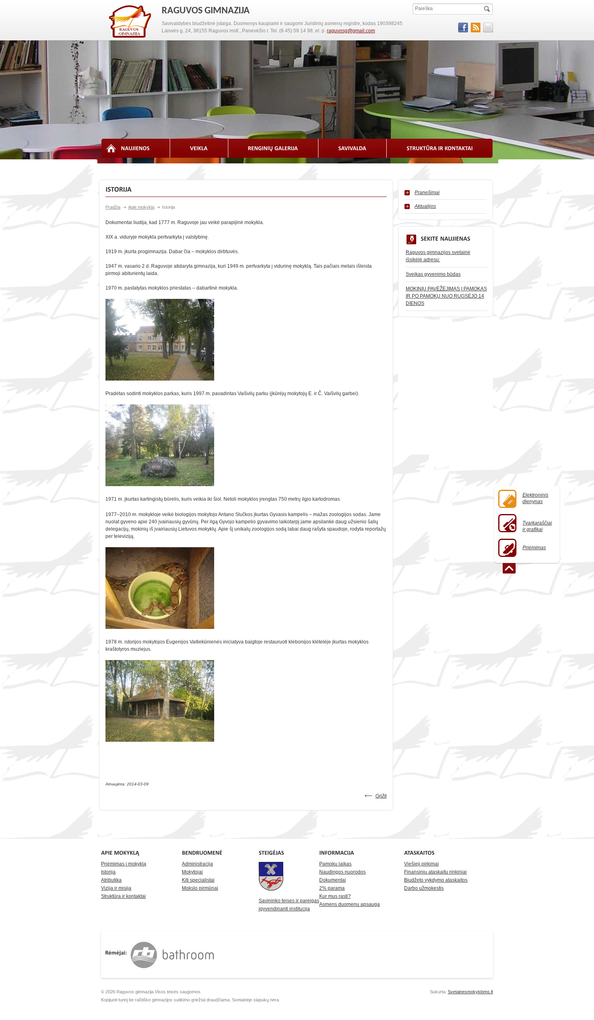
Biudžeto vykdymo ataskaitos (436, 880)
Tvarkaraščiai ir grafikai (537, 526)
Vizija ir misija (116, 888)
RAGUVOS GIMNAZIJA (130, 22)
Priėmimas (534, 547)
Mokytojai (192, 872)
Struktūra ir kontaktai (123, 896)
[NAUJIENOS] (135, 148)
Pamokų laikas (335, 864)
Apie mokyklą (141, 207)
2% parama (332, 888)
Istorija (108, 872)
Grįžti (381, 796)
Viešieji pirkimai (421, 864)
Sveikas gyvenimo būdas (433, 274)
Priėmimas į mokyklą (123, 864)
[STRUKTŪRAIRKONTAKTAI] (440, 148)
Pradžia (112, 207)
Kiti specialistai (198, 880)
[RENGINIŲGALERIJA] (273, 148)
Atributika (111, 880)
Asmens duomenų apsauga (349, 904)
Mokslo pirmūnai (200, 888)
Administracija (197, 864)
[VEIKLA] (199, 148)
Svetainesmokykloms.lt (470, 991)
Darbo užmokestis (424, 888)
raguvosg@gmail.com (351, 31)
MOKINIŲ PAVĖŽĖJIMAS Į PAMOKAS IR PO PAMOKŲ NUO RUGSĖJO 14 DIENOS (446, 296)
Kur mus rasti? (335, 896)
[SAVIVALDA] (352, 148)
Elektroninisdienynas (535, 498)
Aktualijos (425, 206)
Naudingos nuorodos (342, 872)
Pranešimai (427, 192)
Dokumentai (332, 880)
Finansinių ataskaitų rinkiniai (435, 872)
